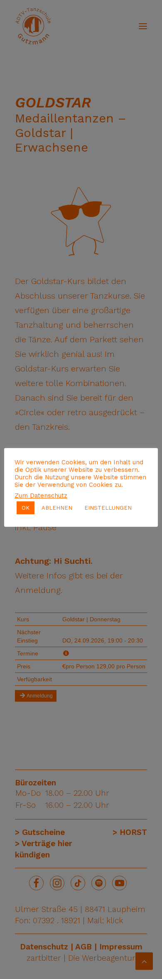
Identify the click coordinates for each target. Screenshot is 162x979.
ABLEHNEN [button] (57, 508)
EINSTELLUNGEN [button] (108, 508)
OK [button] (25, 508)
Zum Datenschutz (41, 495)
